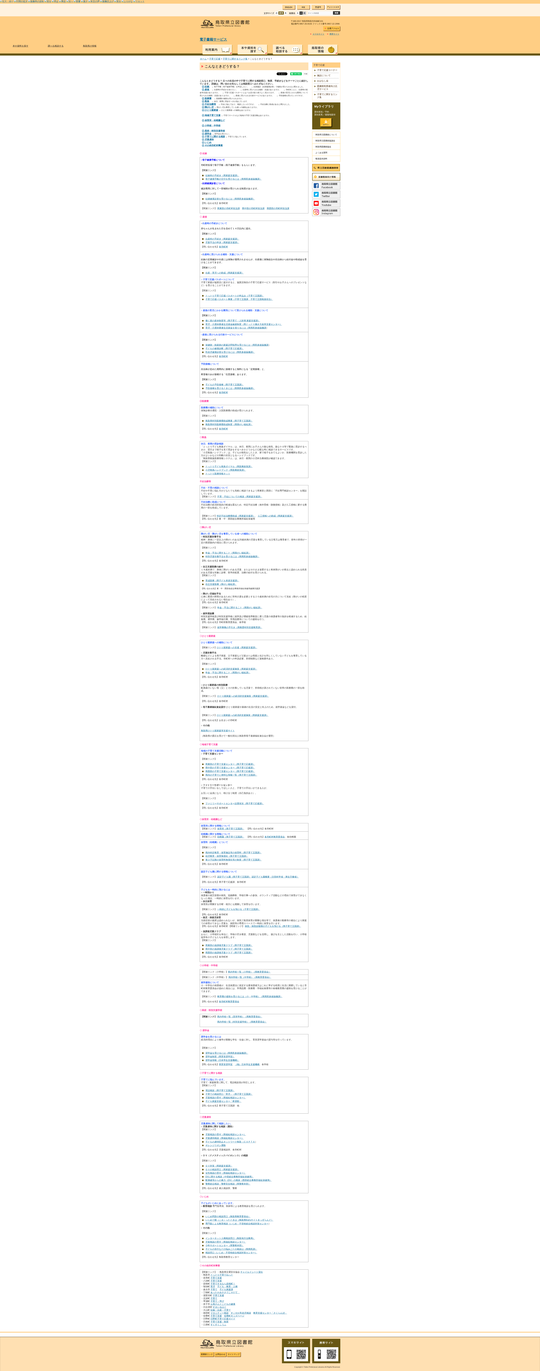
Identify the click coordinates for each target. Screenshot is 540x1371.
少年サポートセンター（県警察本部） (224, 1245)
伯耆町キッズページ (234, 1316)
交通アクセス (333, 28)
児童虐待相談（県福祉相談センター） (224, 1138)
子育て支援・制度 (220, 1322)
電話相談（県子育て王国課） (220, 1090)
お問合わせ (220, 1354)
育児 (213, 1286)
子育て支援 (216, 1278)
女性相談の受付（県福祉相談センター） (225, 1173)
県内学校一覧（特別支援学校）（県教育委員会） (242, 1022)
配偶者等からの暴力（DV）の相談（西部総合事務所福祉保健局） (238, 1180)
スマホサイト (318, 34)
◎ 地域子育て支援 (211, 115)
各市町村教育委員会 (275, 837)
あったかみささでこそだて (225, 1292)
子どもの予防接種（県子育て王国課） (224, 384)
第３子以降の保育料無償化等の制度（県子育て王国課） (233, 860)
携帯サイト (334, 34)
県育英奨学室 (225, 1064)
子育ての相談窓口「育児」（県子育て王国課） (229, 1094)
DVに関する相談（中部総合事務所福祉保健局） (229, 1176)
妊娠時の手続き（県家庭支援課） (222, 175)
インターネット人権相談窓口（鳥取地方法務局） (230, 1238)
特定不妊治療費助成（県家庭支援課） (236, 516)
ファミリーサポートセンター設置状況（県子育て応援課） (234, 803)
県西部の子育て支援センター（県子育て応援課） (230, 771)
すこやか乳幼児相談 (241, 1313)
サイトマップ (234, 1354)
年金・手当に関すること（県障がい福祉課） (227, 553)
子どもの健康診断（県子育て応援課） (224, 348)
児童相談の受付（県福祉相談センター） (225, 1097)
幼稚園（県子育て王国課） (230, 837)
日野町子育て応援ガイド (223, 1319)
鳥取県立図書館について (326, 134)
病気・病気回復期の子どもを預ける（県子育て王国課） (273, 926)
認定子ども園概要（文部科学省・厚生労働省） (275, 877)
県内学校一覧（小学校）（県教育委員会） (249, 972)
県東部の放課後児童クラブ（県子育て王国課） (229, 945)
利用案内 (217, 49)
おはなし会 (322, 81)
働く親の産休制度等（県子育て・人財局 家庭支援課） (232, 320)
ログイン (325, 122)
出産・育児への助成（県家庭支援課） (224, 273)
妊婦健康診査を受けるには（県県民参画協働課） (230, 199)
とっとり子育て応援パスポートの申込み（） (234, 296)
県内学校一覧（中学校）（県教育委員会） (250, 977)
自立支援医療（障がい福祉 (218, 584)
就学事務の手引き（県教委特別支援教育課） (239, 627)
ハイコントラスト (301, 13)
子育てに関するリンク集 (235, 59)
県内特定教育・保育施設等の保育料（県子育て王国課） (233, 852)
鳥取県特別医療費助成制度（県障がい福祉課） (229, 424)
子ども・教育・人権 (227, 1286)
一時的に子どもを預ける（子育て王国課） (238, 909)
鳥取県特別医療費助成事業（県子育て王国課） (229, 421)
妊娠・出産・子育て (221, 1310)
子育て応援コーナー (327, 70)
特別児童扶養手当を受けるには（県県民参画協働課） (232, 556)
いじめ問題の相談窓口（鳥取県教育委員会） (227, 1216)
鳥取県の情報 (323, 49)
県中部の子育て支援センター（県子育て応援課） (230, 767)
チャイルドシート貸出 (251, 1272)
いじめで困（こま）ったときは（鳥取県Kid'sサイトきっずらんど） (239, 1220)
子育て (214, 1289)
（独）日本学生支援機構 (247, 1064)
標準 (281, 13)
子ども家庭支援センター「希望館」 (223, 1101)
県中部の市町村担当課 (253, 208)
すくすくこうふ (218, 1324)
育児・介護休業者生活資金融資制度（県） (243, 324)
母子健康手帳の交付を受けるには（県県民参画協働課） (233, 179)
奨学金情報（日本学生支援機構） (222, 1060)
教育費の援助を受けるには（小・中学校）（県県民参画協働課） (250, 996)
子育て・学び (217, 1301)
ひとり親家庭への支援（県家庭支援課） (237, 647)
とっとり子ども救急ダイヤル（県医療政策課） (229, 466)
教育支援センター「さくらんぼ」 (270, 1313)
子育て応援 (214, 59)
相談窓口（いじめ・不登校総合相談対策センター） (231, 1252)
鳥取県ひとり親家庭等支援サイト (218, 730)
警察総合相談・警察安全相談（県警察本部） (227, 1184)
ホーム (203, 59)
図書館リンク (207, 1354)
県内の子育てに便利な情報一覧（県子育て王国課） (231, 775)
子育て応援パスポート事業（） (239, 299)
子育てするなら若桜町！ (223, 1284)
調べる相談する (287, 49)
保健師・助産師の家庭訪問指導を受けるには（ (229, 345)
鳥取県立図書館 (227, 24)
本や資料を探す (252, 49)
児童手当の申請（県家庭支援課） (222, 242)
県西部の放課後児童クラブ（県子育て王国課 (227, 952)
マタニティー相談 (220, 1313)
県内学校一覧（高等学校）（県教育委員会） (239, 1016)
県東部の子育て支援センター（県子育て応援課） (230, 764)
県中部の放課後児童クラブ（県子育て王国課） (229, 949)
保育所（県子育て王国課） (230, 828)
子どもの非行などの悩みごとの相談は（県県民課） (231, 1249)
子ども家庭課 (226, 1289)
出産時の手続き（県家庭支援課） (222, 239)
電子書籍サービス (213, 39)
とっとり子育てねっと (222, 1275)
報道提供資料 (321, 159)
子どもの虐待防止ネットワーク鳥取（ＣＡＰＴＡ (230, 1142)
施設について (324, 75)
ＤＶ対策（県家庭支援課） (218, 1166)
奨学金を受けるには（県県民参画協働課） (226, 1053)
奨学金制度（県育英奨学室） (220, 1056)
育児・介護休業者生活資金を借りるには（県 (227, 328)
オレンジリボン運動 (215, 1145)
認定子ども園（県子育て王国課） (234, 877)
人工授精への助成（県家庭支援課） (276, 516)
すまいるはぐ (219, 1307)
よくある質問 (321, 152)
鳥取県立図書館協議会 (325, 141)
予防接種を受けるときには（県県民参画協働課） (230, 388)
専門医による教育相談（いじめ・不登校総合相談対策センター (236, 1223)
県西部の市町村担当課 (278, 208)
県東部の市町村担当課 (228, 208)
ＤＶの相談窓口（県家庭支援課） (222, 1169)
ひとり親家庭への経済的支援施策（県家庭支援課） (231, 669)
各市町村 (223, 247)
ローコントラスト (304, 13)
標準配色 (297, 13)
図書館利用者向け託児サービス (327, 87)
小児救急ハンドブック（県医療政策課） (225, 470)
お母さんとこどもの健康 (223, 1304)
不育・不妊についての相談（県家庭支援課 (238, 496)
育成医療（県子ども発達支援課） (222, 580)
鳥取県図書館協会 (323, 147)
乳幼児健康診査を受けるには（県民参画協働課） (230, 352)
